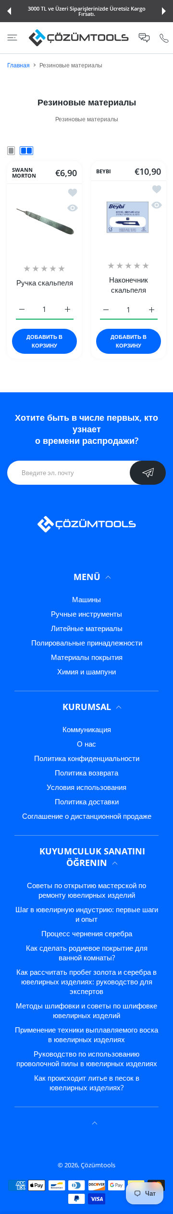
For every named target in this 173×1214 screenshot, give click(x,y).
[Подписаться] (148, 473)
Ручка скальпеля (44, 282)
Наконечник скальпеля (128, 285)
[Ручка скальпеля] (44, 220)
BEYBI (103, 171)
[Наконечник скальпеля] (128, 218)
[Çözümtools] (79, 37)
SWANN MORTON (24, 173)
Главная (18, 65)
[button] (9, 11)
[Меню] (12, 37)
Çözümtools (98, 1165)
